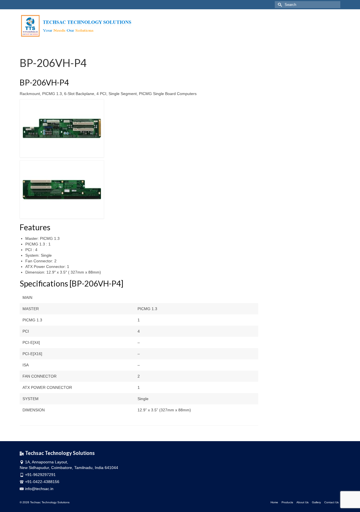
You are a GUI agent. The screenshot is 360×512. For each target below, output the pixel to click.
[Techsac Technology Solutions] (98, 26)
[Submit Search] (279, 4)
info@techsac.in (39, 488)
